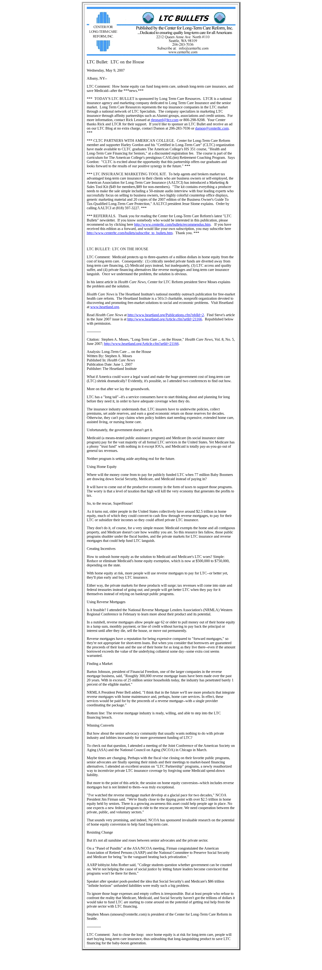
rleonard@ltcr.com (164, 120)
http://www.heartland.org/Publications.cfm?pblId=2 (166, 315)
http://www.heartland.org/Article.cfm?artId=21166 (164, 319)
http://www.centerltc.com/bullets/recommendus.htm (172, 224)
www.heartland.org (104, 307)
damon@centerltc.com (212, 128)
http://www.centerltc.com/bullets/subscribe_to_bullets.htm (130, 233)
